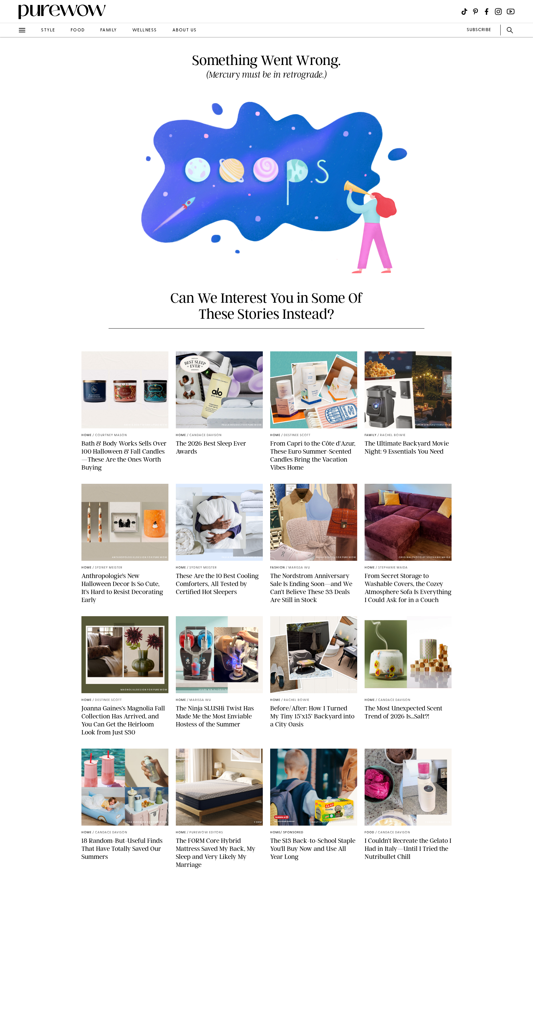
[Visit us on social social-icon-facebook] (486, 11)
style (48, 30)
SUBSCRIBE (479, 30)
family (108, 30)
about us (184, 30)
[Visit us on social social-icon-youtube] (510, 11)
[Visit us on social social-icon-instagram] (498, 11)
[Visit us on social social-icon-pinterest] (475, 11)
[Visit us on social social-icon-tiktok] (464, 11)
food (78, 30)
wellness (144, 30)
